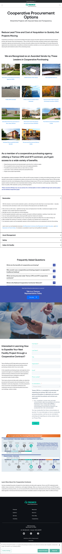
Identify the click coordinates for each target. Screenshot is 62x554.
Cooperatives (35, 518)
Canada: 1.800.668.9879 (35, 530)
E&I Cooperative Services (51, 77)
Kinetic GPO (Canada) (11, 99)
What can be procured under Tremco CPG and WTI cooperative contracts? (27, 277)
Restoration (6, 198)
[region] (31, 548)
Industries (15, 518)
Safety (5, 240)
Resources (34, 509)
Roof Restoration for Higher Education (44, 226)
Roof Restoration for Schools (29, 226)
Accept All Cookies (43, 550)
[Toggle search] (60, 5)
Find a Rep (31, 297)
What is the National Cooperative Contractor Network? (24, 283)
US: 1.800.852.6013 (25, 530)
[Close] (59, 545)
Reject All (54, 550)
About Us (34, 512)
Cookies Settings (6, 550)
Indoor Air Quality (8, 245)
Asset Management (9, 235)
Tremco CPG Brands (30, 1)
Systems (15, 512)
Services (15, 515)
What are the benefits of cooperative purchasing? (23, 265)
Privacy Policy (31, 540)
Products (15, 509)
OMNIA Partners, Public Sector (31, 77)
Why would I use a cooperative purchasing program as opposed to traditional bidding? (28, 271)
